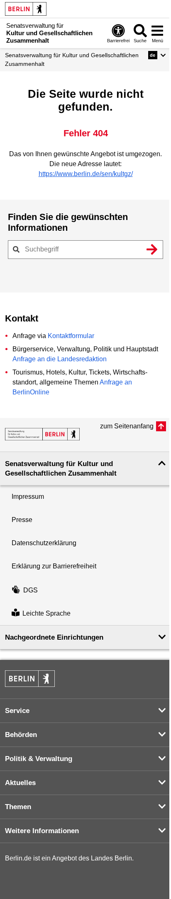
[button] (157, 55)
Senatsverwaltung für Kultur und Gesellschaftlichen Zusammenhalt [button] (61, 468)
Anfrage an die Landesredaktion (59, 358)
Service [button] (17, 711)
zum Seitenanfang (127, 426)
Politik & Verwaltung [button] (38, 759)
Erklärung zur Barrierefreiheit (54, 566)
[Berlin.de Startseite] (25, 9)
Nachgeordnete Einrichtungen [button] (54, 637)
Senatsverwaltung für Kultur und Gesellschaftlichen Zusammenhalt (72, 59)
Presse (22, 519)
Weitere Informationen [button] (42, 831)
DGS (30, 590)
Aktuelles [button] (20, 783)
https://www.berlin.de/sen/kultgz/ (86, 173)
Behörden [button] (21, 735)
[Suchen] (152, 249)
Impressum (28, 496)
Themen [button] (18, 807)
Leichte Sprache (46, 613)
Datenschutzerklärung (44, 542)
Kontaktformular (71, 335)
